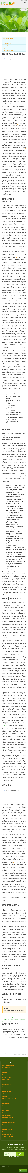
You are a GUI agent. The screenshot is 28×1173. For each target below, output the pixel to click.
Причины (6, 41)
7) (10, 151)
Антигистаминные (6, 1120)
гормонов (4, 725)
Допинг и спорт (6, 1079)
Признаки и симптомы (9, 40)
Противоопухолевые (7, 1129)
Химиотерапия (6, 1112)
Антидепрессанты (6, 1091)
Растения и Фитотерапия (8, 1065)
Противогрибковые (7, 1124)
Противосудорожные (7, 1134)
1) (16, 86)
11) (14, 268)
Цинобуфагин (13, 1021)
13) (20, 566)
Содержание (14, 1063)
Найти (26, 9)
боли (3, 104)
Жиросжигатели (6, 1067)
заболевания (7, 178)
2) (25, 104)
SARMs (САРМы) (6, 1077)
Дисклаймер (23, 1170)
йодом (3, 749)
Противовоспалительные (8, 1122)
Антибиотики (5, 1103)
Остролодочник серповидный (10, 1019)
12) (10, 481)
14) (6, 593)
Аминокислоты (6, 1089)
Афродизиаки (5, 1093)
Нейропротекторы (6, 1070)
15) (10, 691)
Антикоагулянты (6, 1115)
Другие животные (8, 50)
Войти (25, 2)
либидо (4, 245)
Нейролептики (5, 1110)
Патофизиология (8, 43)
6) (25, 148)
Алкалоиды (5, 1086)
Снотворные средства (7, 1136)
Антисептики (5, 1105)
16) (14, 862)
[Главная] (8, 3)
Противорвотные (6, 1131)
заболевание (17, 152)
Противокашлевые (7, 1127)
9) (3, 190)
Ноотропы (4, 1072)
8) (13, 175)
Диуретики (5, 1108)
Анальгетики (5, 1101)
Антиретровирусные (7, 1117)
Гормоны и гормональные (9, 1098)
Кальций (10, 1017)
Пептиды (4, 1074)
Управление (24, 0)
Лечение (6, 45)
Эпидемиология (8, 47)
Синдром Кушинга (8, 38)
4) (17, 124)
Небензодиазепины (7, 1084)
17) (16, 918)
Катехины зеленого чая (20, 1017)
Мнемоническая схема (10, 48)
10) (16, 257)
